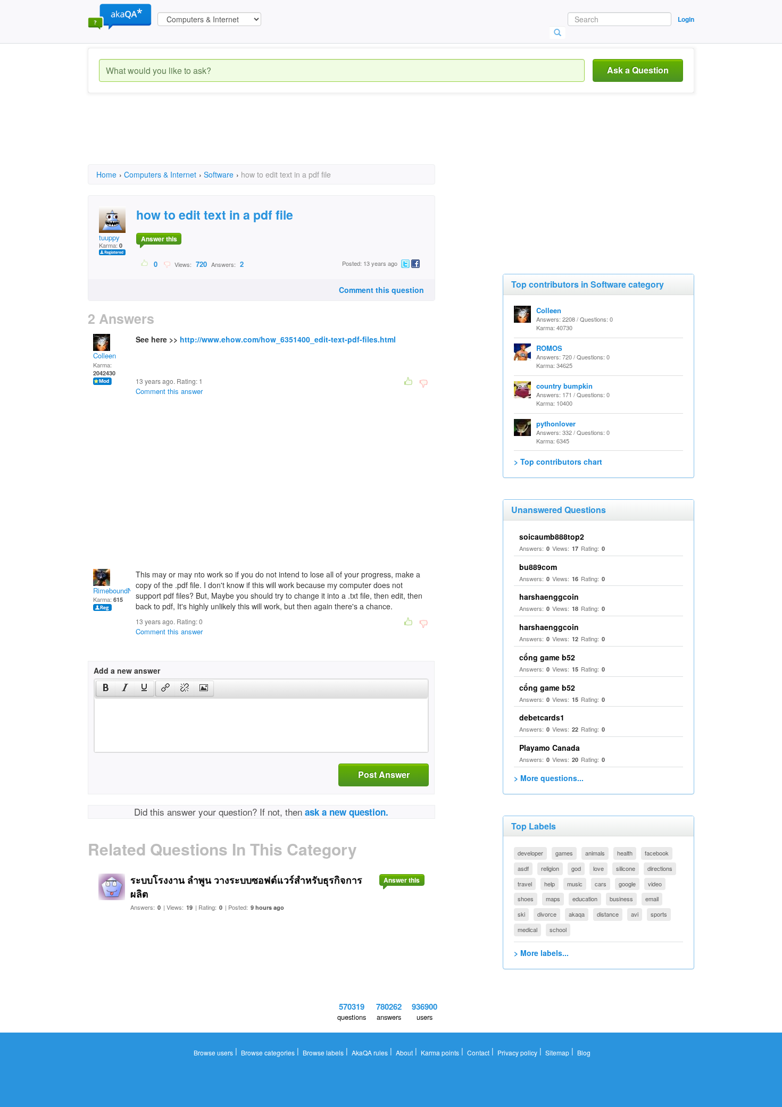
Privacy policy (517, 1052)
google (627, 883)
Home (106, 174)
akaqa (577, 914)
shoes (526, 898)
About (404, 1052)
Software (219, 174)
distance (608, 914)
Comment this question (381, 289)
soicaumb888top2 (551, 536)
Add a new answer (127, 670)
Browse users (213, 1052)
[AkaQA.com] (120, 16)
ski (521, 914)
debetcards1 (541, 717)
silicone (625, 868)
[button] (105, 689)
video (655, 883)
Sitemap (557, 1052)
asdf (523, 868)
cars (600, 883)
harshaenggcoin (549, 596)
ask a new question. (346, 812)
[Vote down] (166, 263)
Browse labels (323, 1052)
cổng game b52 (547, 657)
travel (525, 883)
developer (530, 853)
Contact (478, 1052)
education (584, 898)
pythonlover (556, 423)
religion (550, 868)
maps (553, 898)
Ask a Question (638, 70)
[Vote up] (144, 263)
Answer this (159, 239)
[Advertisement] (281, 138)
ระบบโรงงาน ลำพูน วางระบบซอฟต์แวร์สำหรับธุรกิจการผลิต (246, 887)
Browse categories (268, 1052)
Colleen (104, 355)
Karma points (440, 1052)
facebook (657, 853)
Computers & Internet (160, 174)
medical (527, 929)
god (576, 868)
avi (634, 914)
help (549, 883)
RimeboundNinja (118, 590)
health (625, 853)
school (558, 929)
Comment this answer (169, 391)
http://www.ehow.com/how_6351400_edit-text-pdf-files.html (288, 339)
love (598, 868)
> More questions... (549, 778)
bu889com (538, 566)
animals (595, 853)
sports (659, 914)
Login (686, 19)
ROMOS (549, 348)
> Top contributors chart (558, 461)
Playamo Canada (549, 747)
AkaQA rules (370, 1052)
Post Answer (384, 774)
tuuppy (109, 237)
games (564, 853)
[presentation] (105, 688)
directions (659, 868)
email (652, 898)
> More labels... (541, 952)
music (575, 883)
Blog (583, 1052)
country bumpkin (564, 386)
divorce (546, 914)
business (621, 898)
